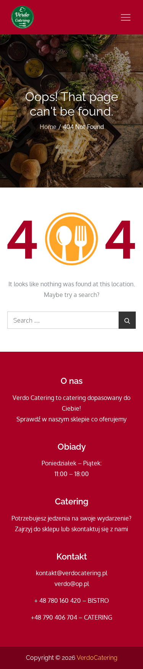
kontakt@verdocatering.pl (71, 573)
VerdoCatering (97, 657)
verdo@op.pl (72, 583)
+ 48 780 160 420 (57, 600)
